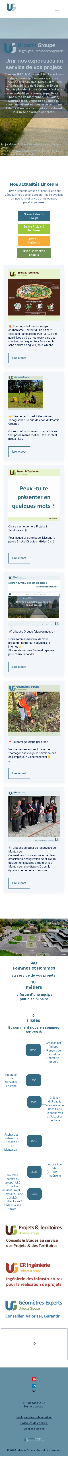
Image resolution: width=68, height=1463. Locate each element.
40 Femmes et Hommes (34, 966)
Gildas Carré (46, 541)
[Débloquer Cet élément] (34, 1344)
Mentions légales (34, 1429)
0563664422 (36, 1403)
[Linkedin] (34, 1386)
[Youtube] (34, 1379)
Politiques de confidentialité (34, 1417)
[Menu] (57, 9)
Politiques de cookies (34, 1423)
